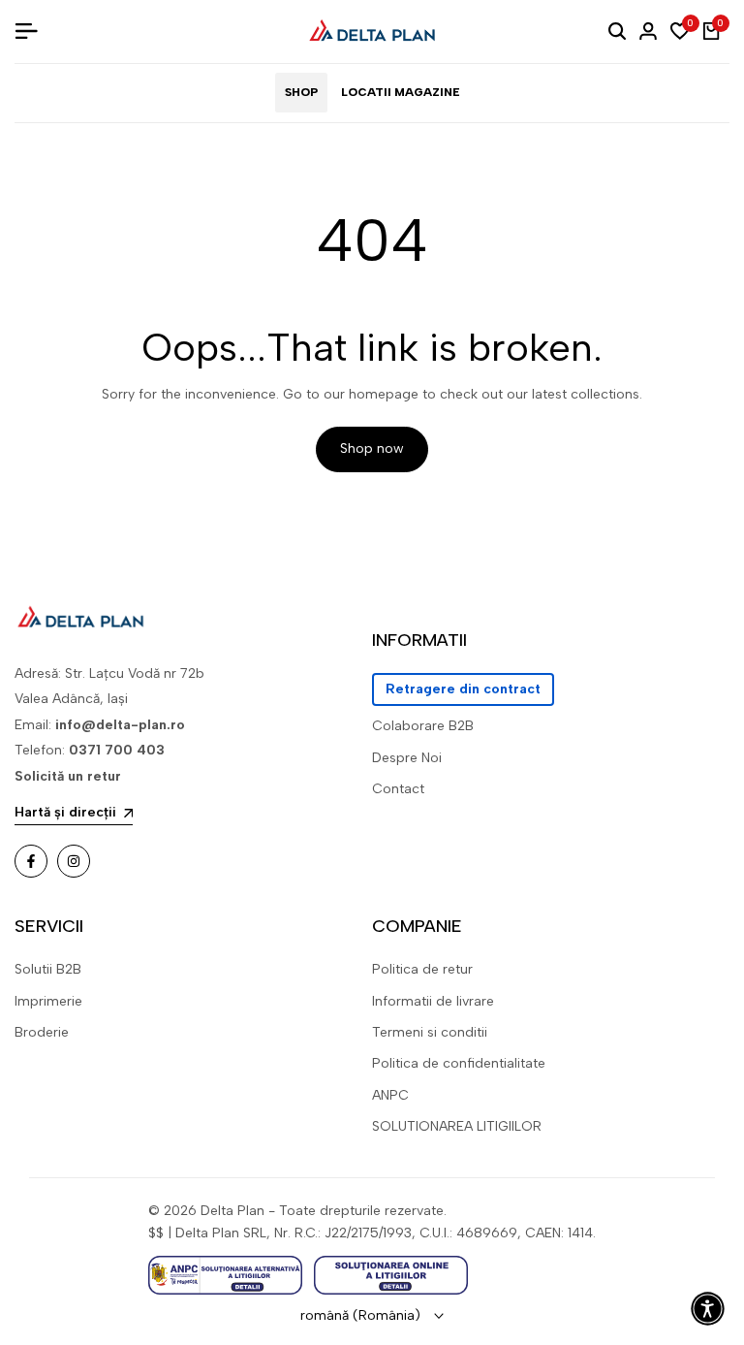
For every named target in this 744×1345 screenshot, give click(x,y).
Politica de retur (422, 969)
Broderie (42, 1032)
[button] (708, 1309)
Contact (398, 789)
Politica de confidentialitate (458, 1063)
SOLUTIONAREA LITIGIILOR (457, 1126)
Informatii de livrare (433, 1001)
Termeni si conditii (429, 1032)
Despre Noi (407, 758)
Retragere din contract (463, 689)
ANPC (390, 1095)
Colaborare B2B (423, 726)
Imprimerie (48, 1001)
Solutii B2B (48, 969)
